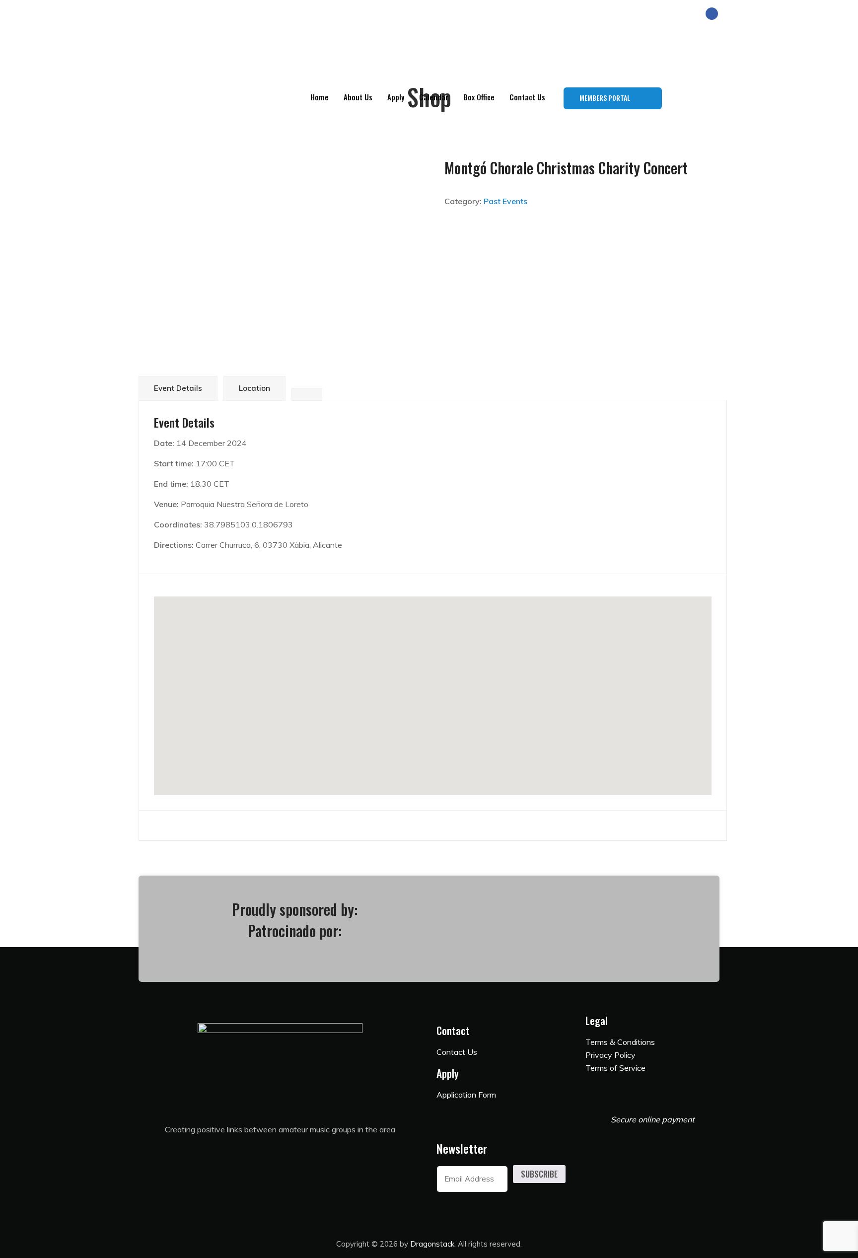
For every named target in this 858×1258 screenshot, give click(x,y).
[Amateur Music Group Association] (299, 47)
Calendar (433, 96)
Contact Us (527, 96)
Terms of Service (615, 1068)
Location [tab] (254, 388)
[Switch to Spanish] (709, 98)
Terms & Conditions (620, 1042)
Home (319, 96)
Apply (395, 96)
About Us (358, 96)
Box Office (479, 96)
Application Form (466, 1095)
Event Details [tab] (178, 388)
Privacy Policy (610, 1055)
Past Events (505, 201)
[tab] (306, 394)
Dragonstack (432, 1244)
